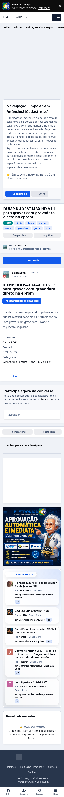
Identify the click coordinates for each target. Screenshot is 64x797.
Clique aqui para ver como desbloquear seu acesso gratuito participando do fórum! (32, 734)
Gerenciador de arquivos (36, 248)
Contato (52, 766)
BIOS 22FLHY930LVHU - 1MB (32, 610)
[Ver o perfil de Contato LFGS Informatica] (10, 684)
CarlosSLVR (19, 273)
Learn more (7, 6)
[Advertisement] (32, 66)
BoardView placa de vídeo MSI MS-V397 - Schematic (36, 631)
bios (9, 223)
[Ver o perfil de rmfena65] (10, 584)
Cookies (32, 772)
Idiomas (11, 766)
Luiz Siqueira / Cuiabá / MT (31, 682)
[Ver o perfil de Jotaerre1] (10, 652)
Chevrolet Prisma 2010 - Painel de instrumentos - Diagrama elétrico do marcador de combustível (35, 654)
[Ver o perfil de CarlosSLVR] (5, 247)
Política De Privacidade (32, 766)
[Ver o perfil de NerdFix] (10, 612)
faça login (47, 399)
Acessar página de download (22, 300)
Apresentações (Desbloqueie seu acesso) (34, 596)
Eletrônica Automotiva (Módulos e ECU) (34, 667)
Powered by (32, 781)
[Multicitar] (3, 376)
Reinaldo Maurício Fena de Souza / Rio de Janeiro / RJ (36, 584)
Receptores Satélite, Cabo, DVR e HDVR (27, 362)
